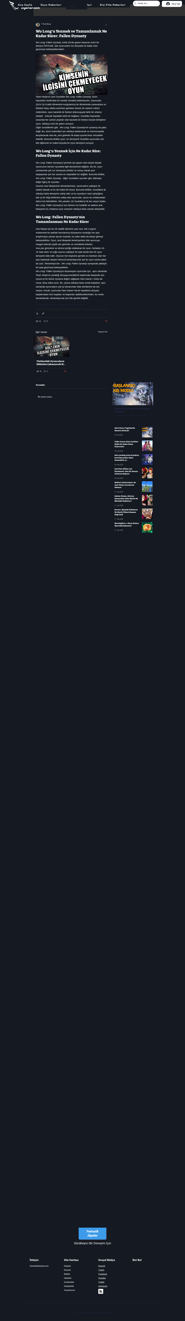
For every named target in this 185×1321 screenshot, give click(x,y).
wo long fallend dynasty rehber (71, 305)
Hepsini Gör (103, 332)
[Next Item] (148, 393)
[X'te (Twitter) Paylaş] (37, 313)
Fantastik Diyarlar (92, 1233)
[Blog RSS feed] (100, 1291)
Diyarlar (67, 1270)
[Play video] (71, 74)
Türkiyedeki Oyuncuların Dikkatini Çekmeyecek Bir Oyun (50, 363)
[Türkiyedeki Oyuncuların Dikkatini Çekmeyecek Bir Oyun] (51, 347)
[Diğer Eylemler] (105, 24)
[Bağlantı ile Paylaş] (43, 313)
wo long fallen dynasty (46, 305)
